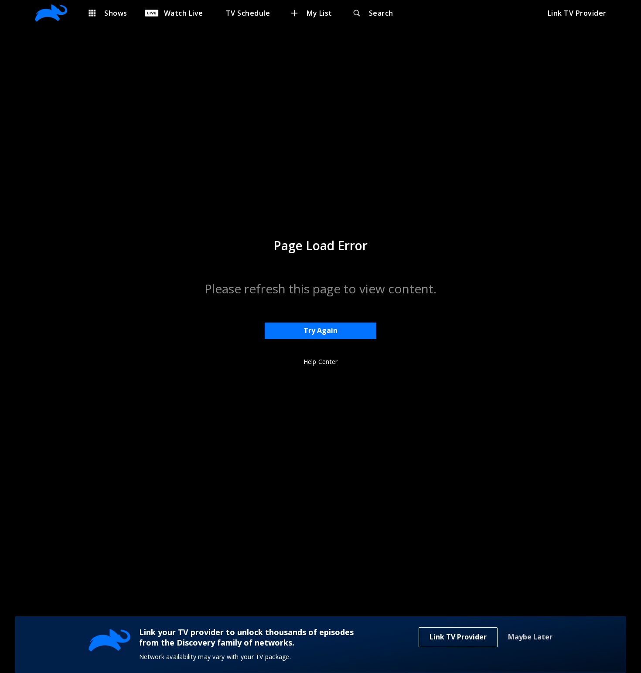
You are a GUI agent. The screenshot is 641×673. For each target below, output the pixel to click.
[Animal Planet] (55, 13)
